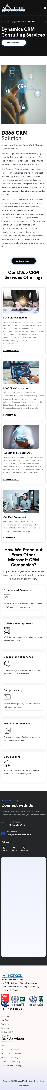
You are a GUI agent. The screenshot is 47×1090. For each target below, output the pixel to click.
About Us (5, 1016)
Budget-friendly (13, 690)
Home (6, 22)
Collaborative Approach (18, 623)
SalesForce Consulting (10, 1062)
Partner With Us (7, 1032)
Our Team (5, 1020)
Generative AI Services (10, 1050)
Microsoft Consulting (9, 1058)
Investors (5, 1028)
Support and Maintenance (17, 452)
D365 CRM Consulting (15, 317)
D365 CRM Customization (17, 388)
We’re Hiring (6, 1024)
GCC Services (7, 1046)
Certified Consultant (14, 517)
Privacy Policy (23, 1085)
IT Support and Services (11, 1054)
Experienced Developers (18, 590)
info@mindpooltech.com (19, 834)
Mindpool (40, 1081)
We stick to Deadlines (17, 723)
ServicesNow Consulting (11, 1066)
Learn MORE (9, 351)
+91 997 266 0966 (16, 824)
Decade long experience (18, 657)
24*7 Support (12, 756)
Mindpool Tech (21, 1081)
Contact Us (5, 1036)
